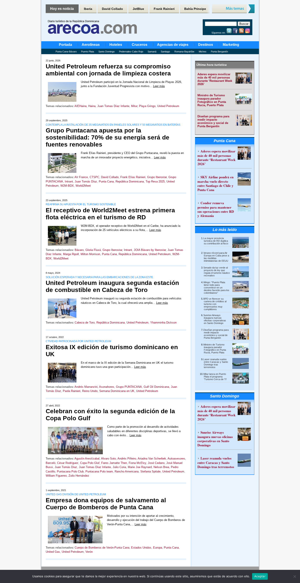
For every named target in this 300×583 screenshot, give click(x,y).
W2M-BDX (67, 185)
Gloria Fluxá (93, 250)
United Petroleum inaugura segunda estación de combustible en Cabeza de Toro (112, 286)
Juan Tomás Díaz (86, 181)
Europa (157, 547)
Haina (92, 106)
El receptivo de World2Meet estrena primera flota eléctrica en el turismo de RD (110, 214)
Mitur (134, 106)
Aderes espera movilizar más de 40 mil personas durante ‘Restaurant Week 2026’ (214, 79)
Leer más (159, 86)
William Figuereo (56, 475)
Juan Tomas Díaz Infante (113, 106)
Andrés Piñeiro (126, 458)
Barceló (50, 463)
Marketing (231, 44)
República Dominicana (130, 181)
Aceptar (260, 576)
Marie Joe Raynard (140, 467)
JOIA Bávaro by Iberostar (150, 250)
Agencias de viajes (172, 44)
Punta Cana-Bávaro (66, 51)
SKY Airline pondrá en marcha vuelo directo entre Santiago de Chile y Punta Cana (215, 183)
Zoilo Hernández (79, 475)
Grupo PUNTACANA (129, 386)
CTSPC (94, 177)
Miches (202, 51)
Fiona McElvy (137, 463)
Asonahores (106, 386)
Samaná (152, 51)
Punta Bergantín (219, 51)
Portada (65, 44)
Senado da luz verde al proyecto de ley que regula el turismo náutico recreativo (216, 271)
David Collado (112, 9)
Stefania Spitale (150, 471)
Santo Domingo (106, 51)
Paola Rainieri (71, 391)
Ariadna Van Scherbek (152, 458)
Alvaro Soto (108, 458)
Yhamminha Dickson (163, 322)
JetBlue (138, 9)
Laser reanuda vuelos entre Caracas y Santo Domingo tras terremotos (215, 363)
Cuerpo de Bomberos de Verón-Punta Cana (102, 547)
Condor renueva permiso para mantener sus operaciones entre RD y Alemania (215, 209)
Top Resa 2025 (155, 181)
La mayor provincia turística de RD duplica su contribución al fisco (215, 241)
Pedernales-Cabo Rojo (131, 51)
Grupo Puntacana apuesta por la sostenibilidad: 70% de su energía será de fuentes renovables (107, 137)
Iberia (88, 9)
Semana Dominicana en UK (116, 391)
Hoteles (115, 44)
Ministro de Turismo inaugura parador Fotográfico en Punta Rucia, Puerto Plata (211, 100)
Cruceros (139, 44)
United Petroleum (168, 106)
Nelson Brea (161, 467)
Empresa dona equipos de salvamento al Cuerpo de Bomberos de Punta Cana (106, 504)
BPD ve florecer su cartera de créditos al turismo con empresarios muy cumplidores (214, 304)
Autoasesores (176, 458)
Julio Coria (119, 467)
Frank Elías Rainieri (132, 177)
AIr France (81, 177)
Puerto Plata (87, 51)
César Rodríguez (67, 463)
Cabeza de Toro (85, 322)
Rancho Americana (127, 471)
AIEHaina (80, 106)
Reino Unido (90, 391)
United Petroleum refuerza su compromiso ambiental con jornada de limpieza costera (108, 70)
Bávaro (79, 250)
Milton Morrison (90, 254)
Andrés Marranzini (86, 386)
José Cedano (156, 463)
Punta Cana (106, 181)
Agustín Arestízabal (86, 458)
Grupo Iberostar (157, 177)
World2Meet (83, 185)
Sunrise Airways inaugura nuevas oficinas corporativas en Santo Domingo (214, 319)
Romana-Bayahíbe (184, 51)
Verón (89, 551)
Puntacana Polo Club (70, 471)
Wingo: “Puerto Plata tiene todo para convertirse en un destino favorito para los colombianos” (216, 287)
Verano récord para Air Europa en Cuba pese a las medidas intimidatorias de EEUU (216, 257)
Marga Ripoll (71, 254)
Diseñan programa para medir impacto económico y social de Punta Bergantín (213, 121)
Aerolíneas (91, 44)
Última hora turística (211, 64)
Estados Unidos (141, 547)
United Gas (53, 551)
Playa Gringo (147, 106)
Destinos (205, 44)
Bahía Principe (195, 9)
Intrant (69, 181)
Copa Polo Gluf (89, 463)
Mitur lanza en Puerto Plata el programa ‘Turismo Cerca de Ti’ (215, 377)
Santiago (165, 51)
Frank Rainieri (164, 9)
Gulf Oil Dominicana (156, 386)
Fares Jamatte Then (114, 463)
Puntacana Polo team (99, 471)
